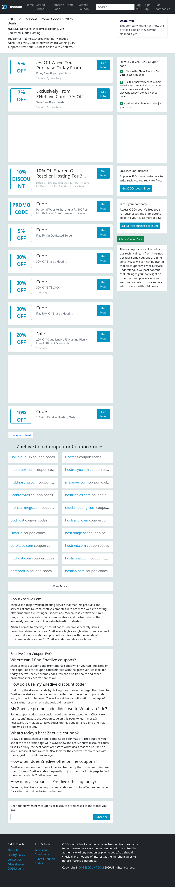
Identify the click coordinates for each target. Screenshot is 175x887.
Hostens (83, 457)
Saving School (40, 7)
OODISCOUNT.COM (91, 867)
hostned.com (87, 545)
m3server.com (88, 482)
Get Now (103, 65)
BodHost (28, 520)
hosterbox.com (34, 469)
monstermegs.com (37, 507)
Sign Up (148, 7)
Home (30, 5)
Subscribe (101, 817)
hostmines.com (89, 558)
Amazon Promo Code (63, 7)
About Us (13, 850)
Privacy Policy (16, 855)
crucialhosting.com (91, 507)
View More (60, 586)
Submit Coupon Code (130, 239)
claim (151, 278)
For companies (163, 7)
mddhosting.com (35, 482)
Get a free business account (140, 226)
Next (28, 435)
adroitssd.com (33, 545)
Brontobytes (31, 495)
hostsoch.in (31, 571)
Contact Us (15, 860)
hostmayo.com (88, 469)
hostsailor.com (88, 520)
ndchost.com (32, 558)
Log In (138, 7)
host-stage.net (88, 533)
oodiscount (12, 6)
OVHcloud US (32, 457)
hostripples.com (89, 495)
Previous (15, 435)
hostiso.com (86, 571)
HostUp (28, 533)
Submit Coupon (83, 7)
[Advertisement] (60, 138)
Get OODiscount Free (136, 188)
